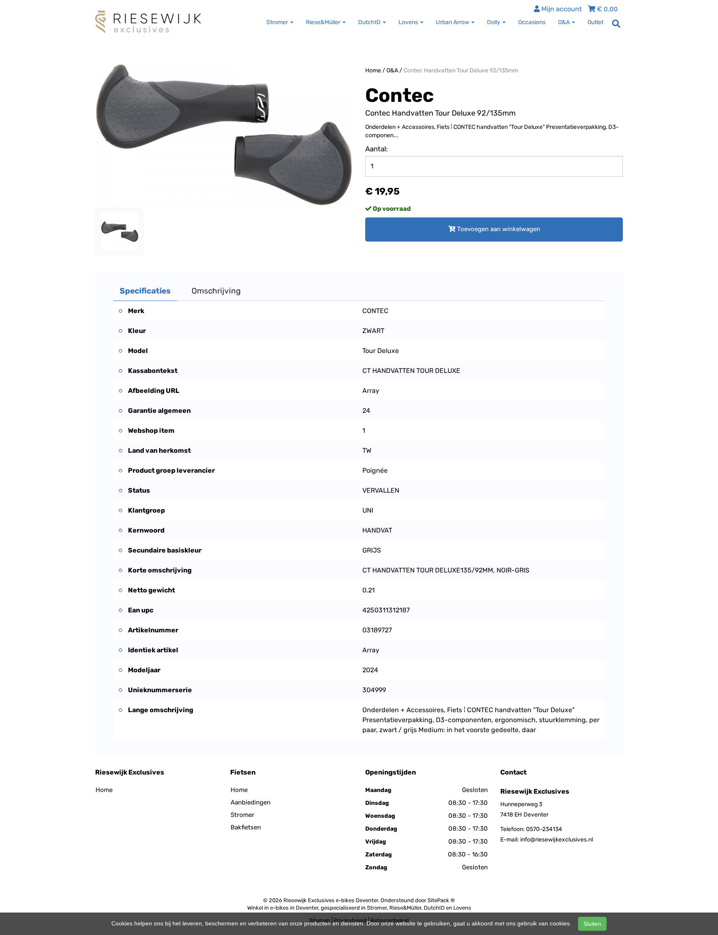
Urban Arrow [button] (453, 22)
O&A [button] (564, 22)
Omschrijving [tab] (216, 291)
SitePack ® (441, 900)
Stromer (242, 815)
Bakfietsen (246, 827)
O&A (392, 70)
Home (373, 70)
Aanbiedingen (250, 802)
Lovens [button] (408, 22)
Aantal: (376, 149)
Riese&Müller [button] (324, 22)
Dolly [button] (494, 22)
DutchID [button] (370, 22)
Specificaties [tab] (145, 291)
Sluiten (592, 923)
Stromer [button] (277, 22)
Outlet (595, 22)
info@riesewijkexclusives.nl (556, 839)
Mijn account (561, 9)
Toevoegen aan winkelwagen (497, 229)
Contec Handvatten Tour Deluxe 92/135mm (460, 70)
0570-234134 (544, 829)
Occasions (532, 22)
